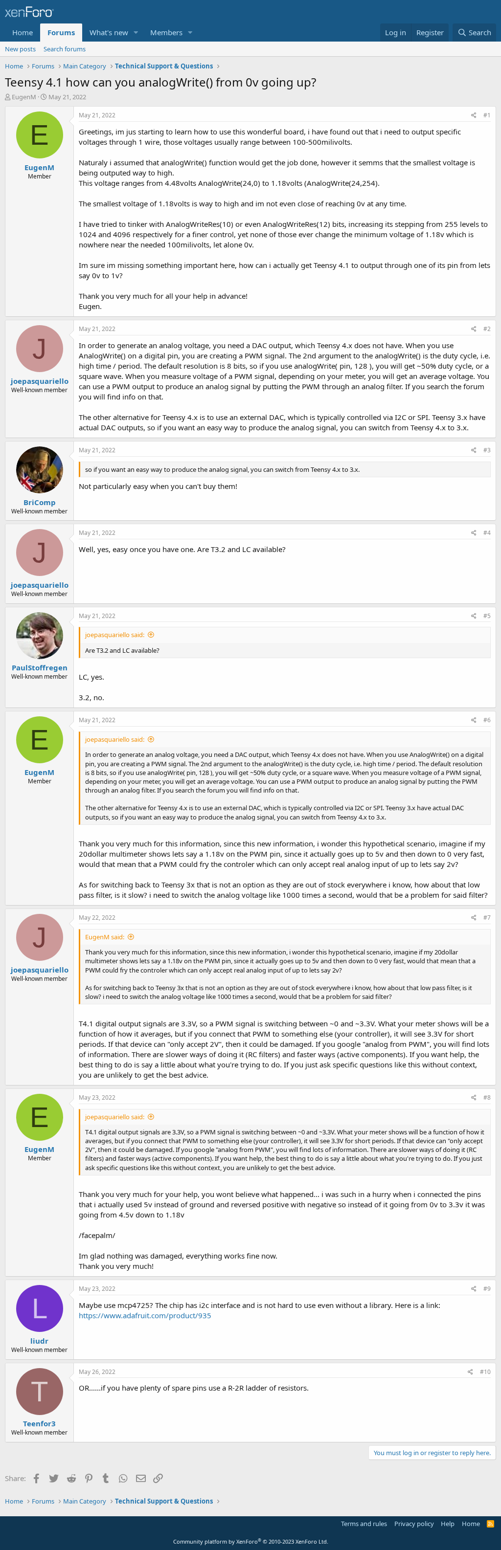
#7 (487, 917)
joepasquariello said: (114, 634)
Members (166, 32)
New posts (20, 48)
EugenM (24, 96)
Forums (61, 32)
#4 (487, 533)
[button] (136, 32)
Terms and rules (364, 1523)
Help (448, 1523)
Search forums (65, 48)
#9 (487, 1288)
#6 (487, 720)
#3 (487, 450)
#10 (485, 1372)
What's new (109, 32)
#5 (487, 616)
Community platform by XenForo (250, 1541)
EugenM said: (104, 936)
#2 (487, 329)
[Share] (474, 115)
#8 (487, 1097)
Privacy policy (414, 1523)
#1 (487, 115)
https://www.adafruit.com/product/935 (145, 1315)
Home (22, 32)
